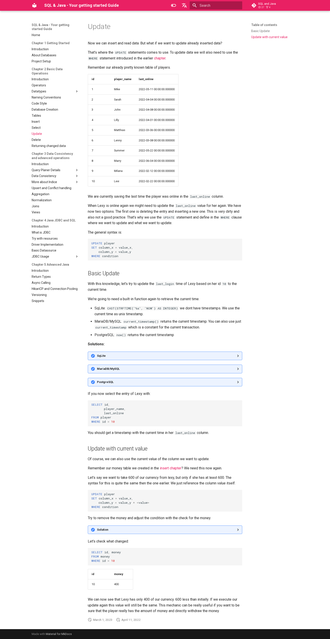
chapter (159, 58)
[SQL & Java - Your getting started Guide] (34, 5)
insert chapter (170, 468)
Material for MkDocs (59, 634)
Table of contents (264, 25)
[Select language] (184, 5)
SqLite (101, 355)
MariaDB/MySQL (108, 368)
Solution (102, 529)
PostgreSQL (105, 382)
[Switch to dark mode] (173, 5)
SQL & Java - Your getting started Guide (50, 27)
